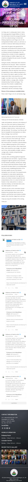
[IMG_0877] (8, 457)
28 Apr (16, 252)
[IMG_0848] (19, 457)
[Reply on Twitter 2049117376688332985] (6, 400)
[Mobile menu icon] (25, 4)
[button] (3, 217)
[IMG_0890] (24, 452)
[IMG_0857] (14, 457)
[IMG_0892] (19, 452)
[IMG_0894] (14, 452)
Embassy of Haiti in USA (12, 250)
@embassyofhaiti (9, 252)
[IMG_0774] (14, 462)
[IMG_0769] (19, 462)
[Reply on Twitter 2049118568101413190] (6, 288)
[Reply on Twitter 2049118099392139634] (6, 372)
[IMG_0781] (8, 462)
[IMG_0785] (3, 462)
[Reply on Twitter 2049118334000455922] (6, 330)
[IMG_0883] (3, 457)
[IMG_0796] (24, 457)
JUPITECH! (19, 480)
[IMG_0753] (24, 462)
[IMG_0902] (3, 452)
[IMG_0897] (8, 452)
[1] (13, 217)
